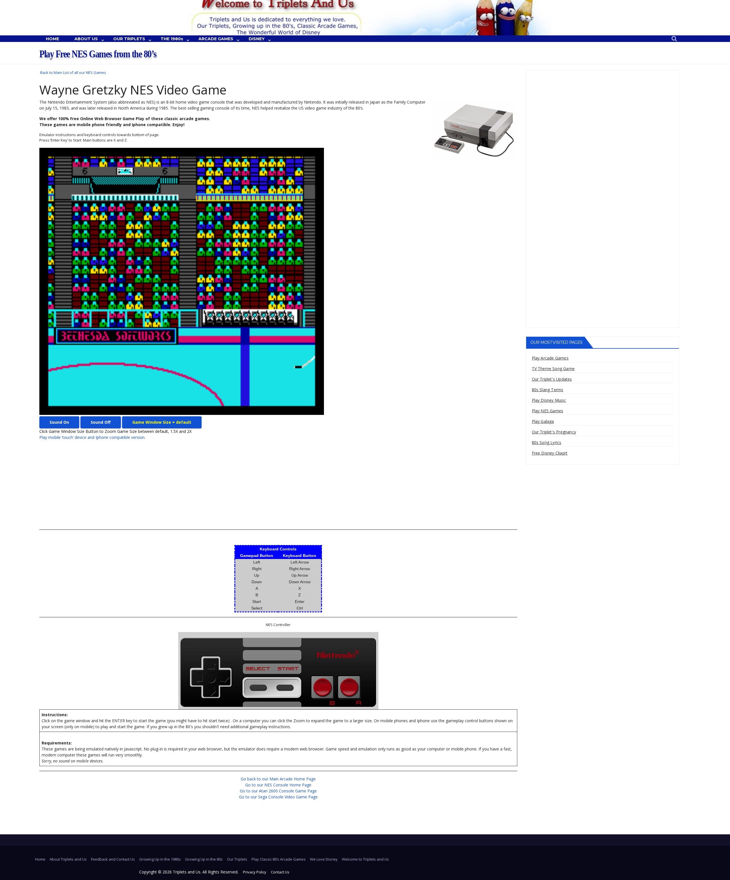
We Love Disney (324, 859)
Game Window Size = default (161, 422)
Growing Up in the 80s (204, 859)
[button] (674, 39)
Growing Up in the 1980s (160, 859)
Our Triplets (237, 859)
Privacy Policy (254, 872)
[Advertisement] (210, 485)
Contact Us (280, 872)
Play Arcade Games (550, 358)
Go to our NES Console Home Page (278, 785)
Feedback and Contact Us (113, 859)
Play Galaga (543, 421)
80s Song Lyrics (546, 442)
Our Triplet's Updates (552, 379)
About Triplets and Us (68, 859)
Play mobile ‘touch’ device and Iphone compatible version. (92, 437)
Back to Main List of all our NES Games (73, 72)
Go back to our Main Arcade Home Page (278, 779)
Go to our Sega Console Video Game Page (278, 797)
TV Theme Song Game (553, 368)
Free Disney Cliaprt (550, 453)
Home (40, 859)
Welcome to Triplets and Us (365, 859)
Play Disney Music (549, 400)
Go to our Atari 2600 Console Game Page (278, 791)
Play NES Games (547, 410)
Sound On (59, 422)
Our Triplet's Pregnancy (554, 432)
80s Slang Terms (547, 389)
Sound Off (101, 422)
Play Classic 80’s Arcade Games (279, 859)
